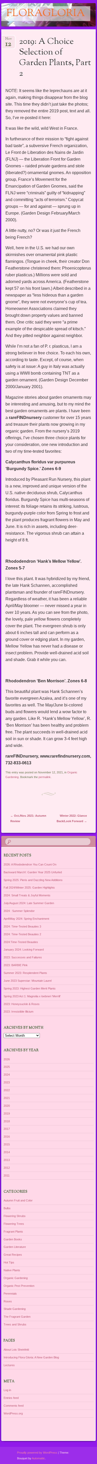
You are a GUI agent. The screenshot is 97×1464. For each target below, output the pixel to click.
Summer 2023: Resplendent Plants (25, 972)
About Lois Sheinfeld (16, 1349)
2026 (7, 1059)
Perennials (10, 1293)
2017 (7, 1128)
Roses (8, 1301)
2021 (7, 1097)
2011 (7, 1175)
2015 (7, 1144)
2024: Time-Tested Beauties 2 (22, 934)
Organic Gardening (16, 1278)
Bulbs (7, 1208)
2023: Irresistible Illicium (18, 1011)
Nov (8, 40)
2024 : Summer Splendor (19, 910)
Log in (7, 1390)
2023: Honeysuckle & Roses (22, 1004)
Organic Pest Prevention (19, 1285)
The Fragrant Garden (17, 1316)
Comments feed (14, 1405)
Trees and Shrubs (15, 1324)
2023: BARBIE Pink (16, 965)
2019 (7, 1113)
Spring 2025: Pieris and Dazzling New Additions (33, 880)
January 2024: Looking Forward (24, 949)
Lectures (9, 1365)
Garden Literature (15, 1246)
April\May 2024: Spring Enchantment (26, 918)
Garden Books (13, 1239)
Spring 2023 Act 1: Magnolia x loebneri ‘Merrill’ (32, 996)
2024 (7, 1074)
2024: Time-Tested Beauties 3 (22, 926)
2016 (7, 1136)
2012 (7, 1167)
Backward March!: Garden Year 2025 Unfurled (33, 872)
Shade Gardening (15, 1308)
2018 (7, 1121)
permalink (45, 777)
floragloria (45, 13)
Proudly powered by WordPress (37, 1452)
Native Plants (12, 1270)
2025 (7, 1066)
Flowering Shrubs (15, 1216)
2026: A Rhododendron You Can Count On (30, 864)
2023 (7, 1082)
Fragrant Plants (13, 1231)
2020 (7, 1105)
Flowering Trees (14, 1223)
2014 (7, 1152)
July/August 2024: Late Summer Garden (29, 903)
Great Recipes (13, 1254)
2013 (7, 1159)
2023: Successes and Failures (23, 957)
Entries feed (11, 1397)
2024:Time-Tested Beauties (21, 942)
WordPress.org (13, 1413)
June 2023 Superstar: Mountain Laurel (27, 980)
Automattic (38, 1458)
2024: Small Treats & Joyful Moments (27, 895)
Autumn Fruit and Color (18, 1200)
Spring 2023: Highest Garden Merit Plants (30, 988)
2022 (7, 1090)
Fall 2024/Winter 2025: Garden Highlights (29, 887)
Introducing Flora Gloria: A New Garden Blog (31, 1357)
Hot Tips (9, 1262)
